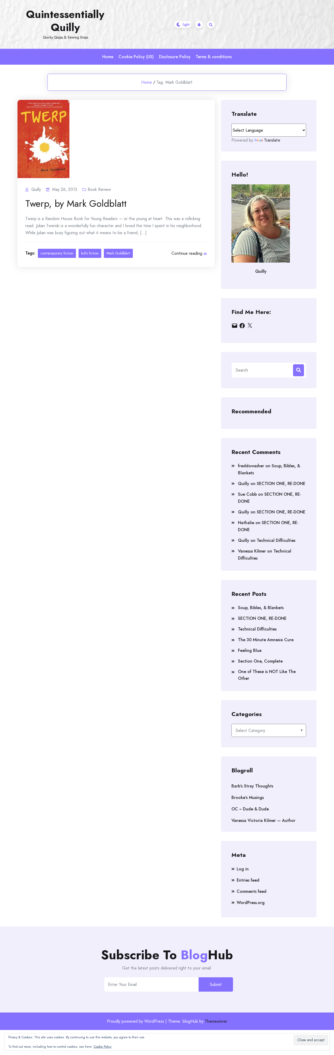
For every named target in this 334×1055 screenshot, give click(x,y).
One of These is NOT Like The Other (267, 675)
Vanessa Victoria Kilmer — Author (263, 820)
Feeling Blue (249, 650)
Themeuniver (216, 1021)
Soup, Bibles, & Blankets (261, 608)
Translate (272, 140)
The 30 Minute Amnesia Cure (266, 640)
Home (107, 57)
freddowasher (251, 466)
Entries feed (248, 880)
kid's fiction (90, 253)
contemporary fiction (56, 253)
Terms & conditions (214, 57)
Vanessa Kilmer (252, 551)
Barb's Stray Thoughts (252, 786)
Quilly (243, 484)
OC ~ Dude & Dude (250, 809)
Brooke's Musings (247, 798)
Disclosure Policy (174, 57)
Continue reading (186, 253)
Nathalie (246, 523)
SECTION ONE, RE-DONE (281, 484)
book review (99, 189)
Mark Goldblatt (118, 253)
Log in (243, 869)
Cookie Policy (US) (136, 57)
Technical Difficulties (276, 540)
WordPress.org (251, 903)
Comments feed (251, 891)
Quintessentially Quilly (65, 21)
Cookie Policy (102, 1046)
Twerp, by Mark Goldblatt (76, 203)
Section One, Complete (260, 661)
